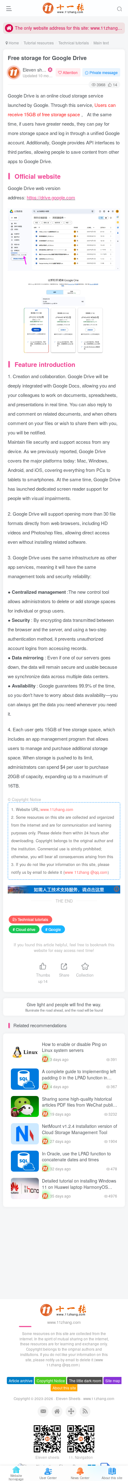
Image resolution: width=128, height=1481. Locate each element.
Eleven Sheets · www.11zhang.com (85, 1409)
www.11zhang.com (56, 809)
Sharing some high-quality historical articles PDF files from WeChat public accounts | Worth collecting (78, 1105)
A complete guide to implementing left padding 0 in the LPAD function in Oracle (79, 1077)
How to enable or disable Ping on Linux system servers (74, 1047)
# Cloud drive (24, 929)
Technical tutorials (73, 42)
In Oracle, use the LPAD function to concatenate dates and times (76, 1156)
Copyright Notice (51, 1391)
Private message (103, 72)
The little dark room (85, 1391)
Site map (112, 1391)
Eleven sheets (35, 70)
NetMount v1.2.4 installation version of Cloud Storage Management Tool (79, 1129)
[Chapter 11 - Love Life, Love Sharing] (64, 1320)
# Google (53, 929)
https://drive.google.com (51, 197)
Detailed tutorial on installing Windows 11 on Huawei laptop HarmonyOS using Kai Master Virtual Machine (79, 1187)
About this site (64, 1398)
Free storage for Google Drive (47, 58)
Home (13, 42)
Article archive (21, 1391)
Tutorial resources (39, 42)
